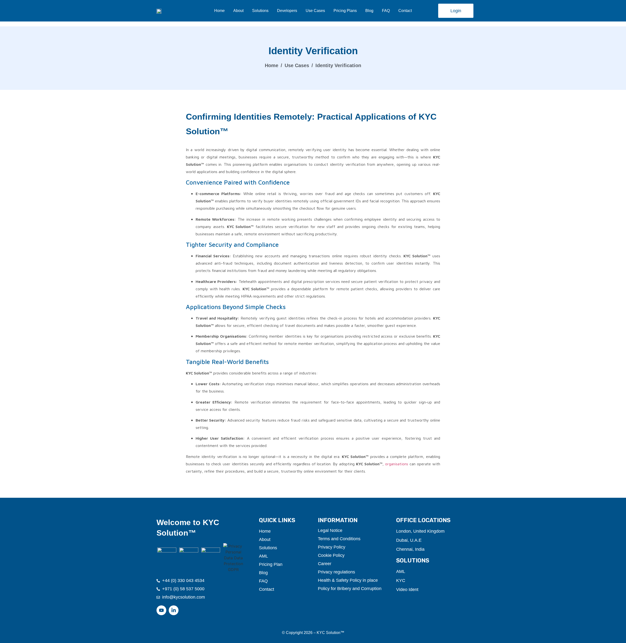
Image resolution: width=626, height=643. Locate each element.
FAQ (386, 11)
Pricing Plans (345, 11)
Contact (405, 11)
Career (324, 563)
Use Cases (315, 11)
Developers (287, 11)
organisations (396, 464)
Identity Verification (338, 65)
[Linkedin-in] (174, 610)
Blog (369, 11)
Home (219, 11)
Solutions (260, 11)
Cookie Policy (331, 555)
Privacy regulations (336, 572)
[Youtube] (161, 610)
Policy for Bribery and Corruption (349, 588)
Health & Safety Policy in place (348, 580)
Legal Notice (330, 530)
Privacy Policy (331, 547)
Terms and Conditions (339, 538)
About (238, 11)
